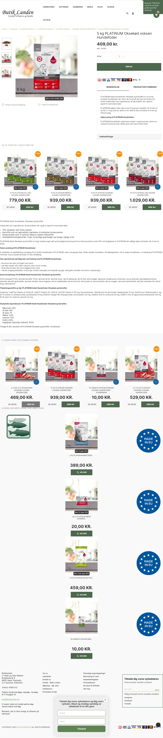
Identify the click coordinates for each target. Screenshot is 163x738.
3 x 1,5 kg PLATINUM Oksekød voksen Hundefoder (141, 390)
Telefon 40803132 (9, 687)
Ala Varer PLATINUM (91, 686)
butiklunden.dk (23, 727)
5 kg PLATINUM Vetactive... (81, 578)
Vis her (81, 472)
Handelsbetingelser (90, 679)
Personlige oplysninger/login (94, 673)
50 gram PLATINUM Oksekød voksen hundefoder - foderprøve (101, 390)
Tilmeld (81, 729)
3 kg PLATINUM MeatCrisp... (81, 455)
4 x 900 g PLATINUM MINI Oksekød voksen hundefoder (21, 390)
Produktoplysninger (145, 87)
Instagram (128, 697)
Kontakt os (47, 679)
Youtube (127, 704)
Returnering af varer (91, 676)
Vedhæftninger (106, 136)
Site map (86, 689)
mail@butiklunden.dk (10, 699)
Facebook (128, 701)
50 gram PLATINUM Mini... (82, 639)
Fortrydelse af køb (50, 692)
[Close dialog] (105, 700)
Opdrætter (47, 676)
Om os (45, 673)
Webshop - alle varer (51, 686)
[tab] (129, 136)
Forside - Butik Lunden (51, 683)
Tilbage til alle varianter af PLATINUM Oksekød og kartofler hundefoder (30, 326)
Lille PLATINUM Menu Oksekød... (81, 518)
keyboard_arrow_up (158, 724)
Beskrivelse (113, 87)
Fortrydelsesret (89, 683)
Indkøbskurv (47, 689)
